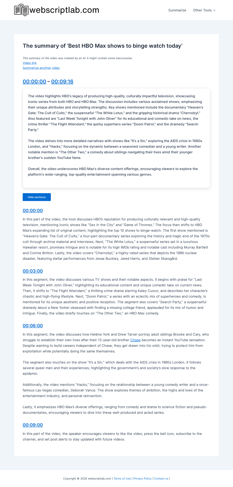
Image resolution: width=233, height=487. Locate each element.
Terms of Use (122, 478)
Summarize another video (41, 68)
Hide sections (37, 197)
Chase (135, 340)
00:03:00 (33, 271)
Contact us (161, 478)
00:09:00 (33, 425)
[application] (213, 10)
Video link (30, 63)
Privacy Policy (142, 478)
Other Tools (202, 10)
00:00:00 (34, 81)
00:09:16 (62, 81)
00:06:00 (33, 325)
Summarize (177, 10)
